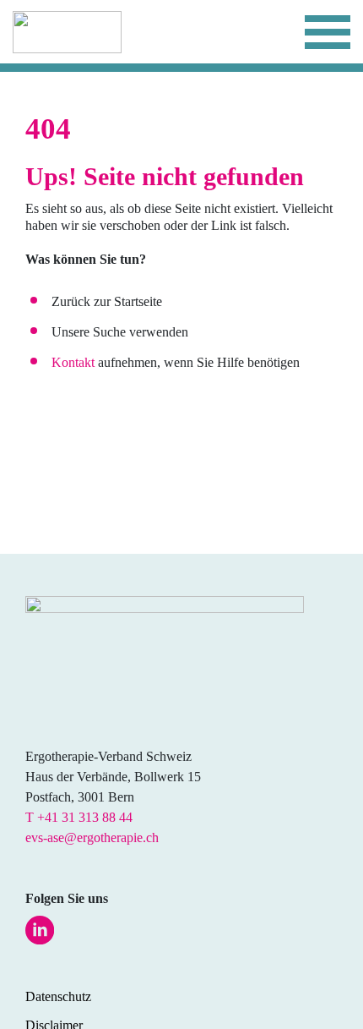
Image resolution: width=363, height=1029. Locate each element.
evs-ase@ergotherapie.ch (92, 837)
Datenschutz (58, 996)
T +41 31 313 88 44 (79, 817)
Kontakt (73, 362)
